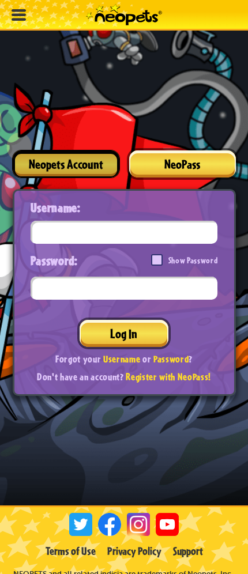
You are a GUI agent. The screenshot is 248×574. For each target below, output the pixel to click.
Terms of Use (71, 551)
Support (188, 551)
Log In (123, 333)
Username (121, 359)
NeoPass (182, 164)
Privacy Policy (134, 551)
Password (171, 359)
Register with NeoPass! (168, 377)
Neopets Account (66, 164)
